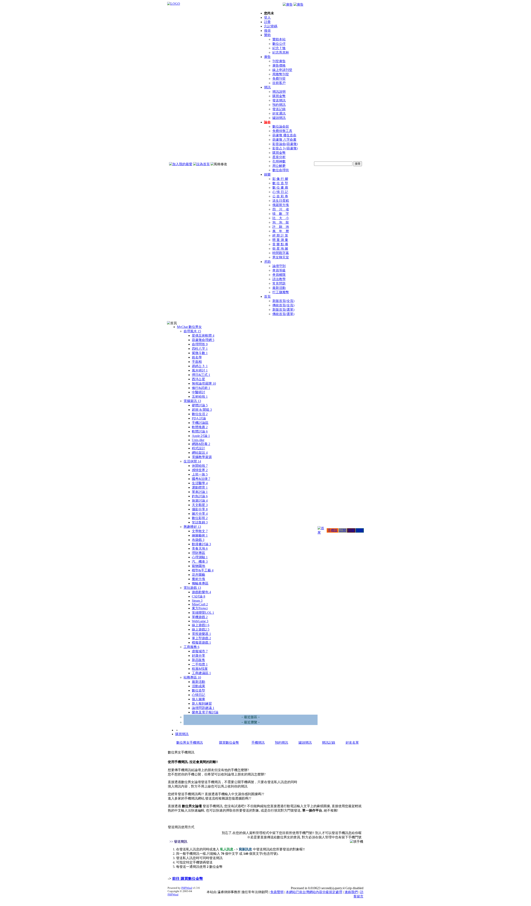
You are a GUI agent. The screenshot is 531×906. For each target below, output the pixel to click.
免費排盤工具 (282, 131)
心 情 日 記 (280, 192)
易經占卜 (200, 366)
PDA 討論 (199, 418)
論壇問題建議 (203, 708)
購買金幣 (279, 96)
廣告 (267, 57)
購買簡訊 (182, 734)
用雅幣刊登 (280, 74)
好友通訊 (279, 113)
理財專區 (198, 553)
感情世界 (200, 470)
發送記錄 (279, 109)
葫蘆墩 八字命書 (284, 139)
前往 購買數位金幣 (187, 879)
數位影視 (200, 518)
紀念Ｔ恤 (279, 48)
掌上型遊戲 (201, 638)
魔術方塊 (198, 579)
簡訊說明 (279, 91)
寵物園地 (198, 566)
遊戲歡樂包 (201, 592)
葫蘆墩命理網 (203, 340)
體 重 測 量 (280, 240)
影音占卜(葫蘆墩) (285, 148)
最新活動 (279, 288)
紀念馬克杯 (280, 52)
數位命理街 (280, 170)
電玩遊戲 (192, 587)
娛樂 (267, 174)
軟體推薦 (200, 427)
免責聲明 (277, 892)
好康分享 (198, 655)
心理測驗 (200, 557)
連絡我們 (351, 892)
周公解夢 (279, 166)
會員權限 (279, 274)
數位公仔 (279, 43)
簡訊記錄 (328, 742)
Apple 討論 (201, 436)
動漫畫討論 (201, 544)
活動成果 (198, 686)
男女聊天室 (280, 257)
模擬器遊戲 (201, 642)
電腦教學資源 (202, 457)
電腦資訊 (192, 401)
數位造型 (198, 690)
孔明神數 (279, 161)
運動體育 (200, 487)
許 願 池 (280, 227)
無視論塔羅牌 (204, 383)
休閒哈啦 (200, 465)
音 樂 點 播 (280, 244)
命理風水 (192, 331)
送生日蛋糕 (280, 200)
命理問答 (200, 344)
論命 (267, 122)
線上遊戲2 (200, 629)
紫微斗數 (200, 353)
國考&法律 (201, 479)
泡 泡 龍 (280, 222)
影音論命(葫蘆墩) (285, 144)
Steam (197, 600)
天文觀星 (200, 505)
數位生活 (200, 414)
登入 (267, 17)
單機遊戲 (200, 617)
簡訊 (267, 87)
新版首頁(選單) (283, 309)
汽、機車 (200, 561)
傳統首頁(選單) (283, 314)
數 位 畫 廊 (280, 187)
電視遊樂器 (201, 634)
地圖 (351, 530)
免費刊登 (279, 78)
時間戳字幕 (280, 253)
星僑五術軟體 (203, 335)
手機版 (332, 530)
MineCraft (200, 604)
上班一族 (200, 474)
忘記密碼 (270, 26)
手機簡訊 (258, 742)
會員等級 (279, 270)
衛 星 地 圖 (280, 248)
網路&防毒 (201, 444)
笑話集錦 (200, 522)
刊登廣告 (279, 61)
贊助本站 (279, 39)
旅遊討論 (200, 500)
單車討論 (200, 492)
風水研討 (200, 370)
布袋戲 (198, 540)
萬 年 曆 (280, 231)
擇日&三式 (201, 375)
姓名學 (197, 357)
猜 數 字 (280, 213)
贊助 (267, 35)
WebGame (200, 621)
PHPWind (186, 887)
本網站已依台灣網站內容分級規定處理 (314, 892)
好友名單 (352, 742)
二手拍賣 (200, 664)
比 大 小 (280, 218)
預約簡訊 (279, 104)
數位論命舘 (280, 126)
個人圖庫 (198, 699)
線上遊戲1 (200, 625)
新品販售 (198, 660)
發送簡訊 (279, 100)
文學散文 (200, 531)
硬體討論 (200, 405)
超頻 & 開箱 (202, 409)
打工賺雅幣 (280, 292)
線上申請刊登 (282, 70)
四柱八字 (200, 348)
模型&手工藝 (202, 570)
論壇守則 (279, 266)
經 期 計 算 (280, 235)
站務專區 (192, 677)
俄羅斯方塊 (280, 205)
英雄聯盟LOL (203, 612)
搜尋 (267, 30)
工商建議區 (201, 673)
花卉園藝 (198, 574)
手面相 (197, 361)
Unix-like (198, 440)
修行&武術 (201, 388)
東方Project (200, 608)
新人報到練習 (202, 703)
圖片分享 (200, 513)
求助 (267, 261)
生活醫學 (200, 483)
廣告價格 (279, 65)
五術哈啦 (200, 396)
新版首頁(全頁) (283, 301)
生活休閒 (192, 461)
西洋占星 (198, 379)
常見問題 (279, 283)
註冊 (267, 22)
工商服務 (191, 647)
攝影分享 (200, 509)
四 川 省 (280, 209)
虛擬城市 (200, 651)
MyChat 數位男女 (189, 327)
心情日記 (198, 695)
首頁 (267, 296)
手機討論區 (200, 422)
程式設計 (198, 448)
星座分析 (279, 157)
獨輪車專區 (200, 583)
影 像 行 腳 (280, 179)
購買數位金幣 (229, 742)
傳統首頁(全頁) (283, 305)
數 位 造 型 (280, 183)
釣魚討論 (200, 496)
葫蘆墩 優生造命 (284, 135)
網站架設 (200, 452)
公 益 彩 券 (280, 196)
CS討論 (198, 596)
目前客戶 (279, 83)
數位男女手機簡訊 (189, 742)
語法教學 (279, 279)
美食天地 (200, 548)
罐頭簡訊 (279, 118)
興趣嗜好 (192, 526)
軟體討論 (200, 431)
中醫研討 (198, 392)
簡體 (359, 530)
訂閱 (342, 530)
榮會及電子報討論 (205, 712)
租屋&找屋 (200, 668)
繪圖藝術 (200, 535)
